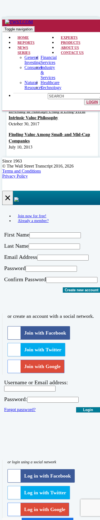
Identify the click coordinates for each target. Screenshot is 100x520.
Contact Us (72, 53)
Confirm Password (25, 279)
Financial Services (49, 60)
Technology (51, 87)
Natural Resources (33, 85)
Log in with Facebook (47, 476)
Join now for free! (32, 216)
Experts (69, 37)
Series (24, 53)
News (23, 48)
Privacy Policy (15, 176)
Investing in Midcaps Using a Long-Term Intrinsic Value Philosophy (47, 114)
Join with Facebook (45, 333)
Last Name (16, 246)
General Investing (32, 60)
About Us (70, 48)
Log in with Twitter (45, 492)
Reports (26, 42)
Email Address (20, 257)
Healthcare (50, 82)
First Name (16, 235)
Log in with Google (44, 509)
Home (23, 37)
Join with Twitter (42, 349)
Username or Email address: (36, 382)
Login (92, 102)
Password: (15, 399)
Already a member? (33, 220)
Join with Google (42, 366)
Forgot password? (20, 409)
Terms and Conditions (21, 171)
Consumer (33, 67)
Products (70, 42)
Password (15, 268)
